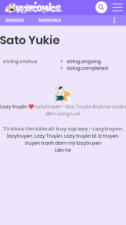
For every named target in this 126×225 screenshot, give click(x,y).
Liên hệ (63, 150)
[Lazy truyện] (63, 94)
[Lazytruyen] (33, 7)
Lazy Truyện (48, 136)
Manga (15, 20)
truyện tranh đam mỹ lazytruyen (63, 143)
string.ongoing (84, 61)
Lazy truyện (13, 106)
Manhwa (50, 20)
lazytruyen (19, 136)
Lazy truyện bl (80, 136)
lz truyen (108, 136)
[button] (101, 7)
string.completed (87, 68)
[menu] (118, 7)
